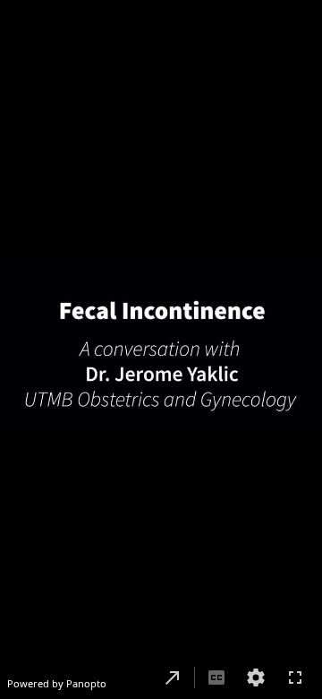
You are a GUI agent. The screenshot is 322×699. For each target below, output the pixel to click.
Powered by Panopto (56, 683)
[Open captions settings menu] (256, 677)
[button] (172, 677)
